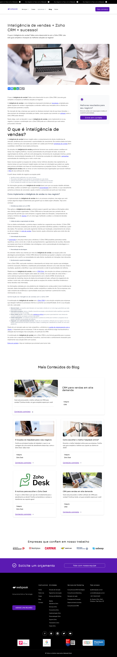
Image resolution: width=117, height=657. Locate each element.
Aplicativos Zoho (53, 603)
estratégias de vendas (60, 143)
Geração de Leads (72, 596)
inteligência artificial (38, 314)
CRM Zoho (40, 271)
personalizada (43, 187)
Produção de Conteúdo (73, 599)
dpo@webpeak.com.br (96, 590)
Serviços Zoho (53, 607)
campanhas (65, 156)
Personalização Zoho (55, 616)
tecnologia (55, 103)
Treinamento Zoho (54, 622)
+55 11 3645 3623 (95, 596)
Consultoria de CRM (73, 605)
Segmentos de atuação (55, 593)
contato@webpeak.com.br (97, 593)
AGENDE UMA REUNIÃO (24, 608)
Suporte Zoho (53, 619)
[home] (13, 9)
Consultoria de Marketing (74, 593)
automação (12, 239)
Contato (40, 602)
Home (40, 590)
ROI (10, 171)
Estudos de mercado (54, 590)
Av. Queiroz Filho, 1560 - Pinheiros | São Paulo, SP (97, 600)
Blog (50, 9)
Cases (33, 9)
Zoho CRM (41, 300)
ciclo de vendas (26, 231)
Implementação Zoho (55, 613)
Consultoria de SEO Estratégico (76, 590)
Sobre (56, 9)
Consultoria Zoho (54, 610)
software (63, 113)
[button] (25, 9)
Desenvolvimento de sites (74, 602)
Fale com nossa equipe (84, 565)
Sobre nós (41, 593)
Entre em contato (13, 343)
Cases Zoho (52, 626)
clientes (24, 216)
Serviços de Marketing (55, 596)
